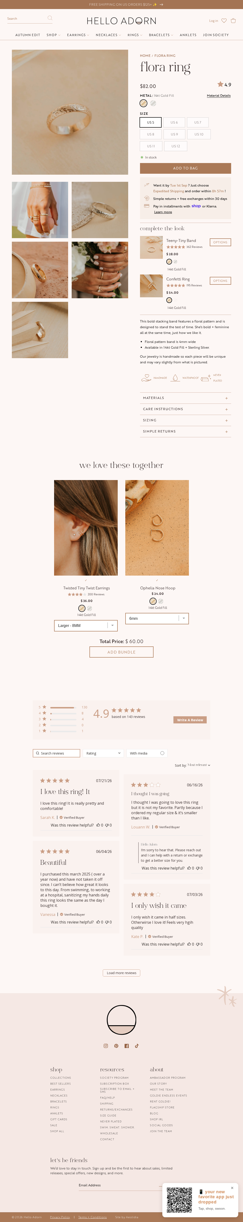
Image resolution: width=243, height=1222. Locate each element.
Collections (60, 1077)
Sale (53, 1125)
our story (158, 1083)
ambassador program (168, 1077)
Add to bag (185, 168)
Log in (213, 21)
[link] (63, 732)
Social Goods (161, 1125)
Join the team (161, 1131)
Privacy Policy (60, 1217)
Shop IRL (156, 1119)
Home (145, 55)
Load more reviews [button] (121, 973)
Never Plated (111, 1121)
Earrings (57, 1089)
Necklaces (59, 1095)
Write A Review (190, 720)
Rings (54, 1107)
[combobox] (29, 19)
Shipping (106, 1103)
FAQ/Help (107, 1097)
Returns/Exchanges (116, 1109)
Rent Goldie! (160, 1101)
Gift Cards (58, 1119)
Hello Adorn (33, 1217)
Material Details (219, 95)
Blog (154, 1113)
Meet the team (161, 1089)
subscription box (114, 1083)
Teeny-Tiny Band (181, 240)
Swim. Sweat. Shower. (117, 1127)
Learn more (163, 212)
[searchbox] (56, 753)
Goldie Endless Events (168, 1095)
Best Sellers (60, 1083)
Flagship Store (162, 1107)
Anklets (56, 1113)
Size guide (108, 1115)
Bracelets (58, 1101)
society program (114, 1077)
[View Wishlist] (224, 20)
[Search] (50, 19)
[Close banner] (232, 1188)
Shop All (57, 1131)
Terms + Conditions (92, 1217)
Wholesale (109, 1133)
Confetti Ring (178, 279)
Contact (107, 1139)
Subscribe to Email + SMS (117, 1090)
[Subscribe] (161, 1186)
